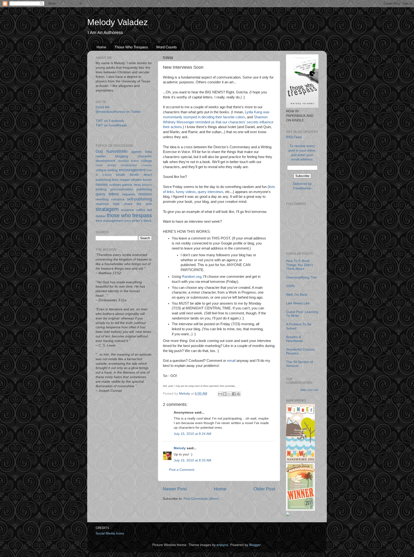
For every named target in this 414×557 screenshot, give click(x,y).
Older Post (264, 488)
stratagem (107, 209)
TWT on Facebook (110, 121)
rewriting (102, 199)
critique (101, 170)
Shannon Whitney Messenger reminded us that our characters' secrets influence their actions (218, 122)
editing (113, 170)
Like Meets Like (298, 303)
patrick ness (131, 185)
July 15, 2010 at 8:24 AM (192, 434)
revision (145, 194)
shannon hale (108, 204)
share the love (138, 204)
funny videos (186, 192)
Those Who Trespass (131, 47)
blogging (121, 156)
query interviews (210, 192)
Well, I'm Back (296, 294)
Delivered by (302, 184)
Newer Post (175, 488)
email (231, 361)
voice (127, 220)
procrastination (121, 189)
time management (109, 220)
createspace (129, 165)
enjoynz (222, 545)
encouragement (132, 170)
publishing (144, 189)
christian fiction (128, 161)
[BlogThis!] (224, 394)
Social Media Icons (110, 533)
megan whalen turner (136, 180)
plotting (101, 189)
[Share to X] (229, 394)
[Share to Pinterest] (238, 394)
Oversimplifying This (301, 277)
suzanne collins (133, 210)
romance (118, 199)
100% (290, 286)
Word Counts (166, 47)
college (146, 161)
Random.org (191, 276)
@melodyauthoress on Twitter (118, 112)
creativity (146, 165)
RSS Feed (294, 137)
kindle (120, 174)
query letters (107, 194)
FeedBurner (302, 188)
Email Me (103, 107)
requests (128, 194)
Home (101, 47)
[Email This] (220, 394)
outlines (115, 185)
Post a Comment (181, 470)
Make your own (309, 389)
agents (136, 151)
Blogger (255, 545)
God (99, 151)
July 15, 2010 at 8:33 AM (192, 460)
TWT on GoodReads (111, 125)
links (115, 180)
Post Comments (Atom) (201, 498)
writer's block (141, 220)
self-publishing (139, 199)
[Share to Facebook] (233, 394)
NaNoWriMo (116, 151)
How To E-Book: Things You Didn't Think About (299, 264)
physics (147, 185)
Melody (180, 448)
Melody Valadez (117, 22)
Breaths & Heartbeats (294, 339)
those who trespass (129, 215)
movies (102, 184)
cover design (106, 165)
